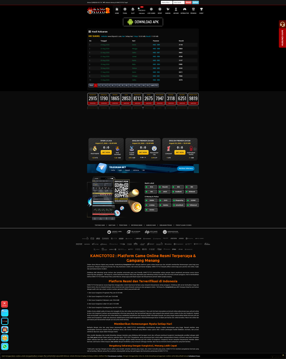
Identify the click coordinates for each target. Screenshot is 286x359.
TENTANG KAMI (100, 225)
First (91, 85)
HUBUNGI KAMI (151, 225)
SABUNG (168, 13)
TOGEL (125, 13)
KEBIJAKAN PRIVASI (166, 225)
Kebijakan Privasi (194, 356)
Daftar (195, 2)
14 (143, 85)
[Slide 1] (140, 157)
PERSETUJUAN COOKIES (183, 225)
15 (147, 85)
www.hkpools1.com (114, 36)
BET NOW (106, 152)
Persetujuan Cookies (115, 356)
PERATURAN (123, 225)
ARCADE (176, 13)
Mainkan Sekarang (186, 168)
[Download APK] (143, 22)
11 (130, 85)
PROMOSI (193, 13)
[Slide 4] (145, 157)
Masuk (188, 2)
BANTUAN (112, 225)
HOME (117, 13)
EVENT (201, 13)
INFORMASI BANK (136, 225)
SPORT (160, 13)
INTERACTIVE (185, 13)
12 (135, 85)
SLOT (133, 13)
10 (126, 85)
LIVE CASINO (151, 13)
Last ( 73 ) (154, 85)
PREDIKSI (142, 13)
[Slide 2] (142, 157)
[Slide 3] (143, 157)
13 (139, 85)
